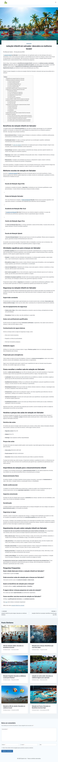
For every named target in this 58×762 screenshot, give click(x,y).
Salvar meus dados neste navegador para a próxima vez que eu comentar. (18, 747)
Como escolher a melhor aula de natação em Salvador (18, 99)
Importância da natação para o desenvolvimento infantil (18, 104)
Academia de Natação (11, 212)
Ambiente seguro (12, 96)
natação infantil (8, 55)
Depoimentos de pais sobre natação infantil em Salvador (18, 112)
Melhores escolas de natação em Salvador (15, 80)
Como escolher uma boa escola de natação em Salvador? (19, 120)
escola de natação (13, 173)
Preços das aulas (12, 103)
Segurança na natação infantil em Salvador (16, 89)
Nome (3, 744)
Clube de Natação (26, 199)
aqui (6, 602)
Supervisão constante (13, 90)
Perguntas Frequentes (11, 114)
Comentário (5, 729)
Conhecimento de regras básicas (15, 94)
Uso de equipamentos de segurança (16, 92)
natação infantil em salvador (17, 605)
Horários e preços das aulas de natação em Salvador (18, 100)
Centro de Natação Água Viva (14, 85)
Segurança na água (12, 111)
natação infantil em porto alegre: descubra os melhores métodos (14, 613)
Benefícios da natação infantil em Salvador (15, 78)
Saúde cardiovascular (13, 107)
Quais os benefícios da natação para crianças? (17, 118)
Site (40, 744)
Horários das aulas (12, 101)
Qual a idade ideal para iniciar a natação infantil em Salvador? (20, 115)
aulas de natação (17, 144)
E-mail (22, 744)
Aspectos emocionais (13, 108)
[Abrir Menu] (56, 2)
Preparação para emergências (14, 97)
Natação (29, 43)
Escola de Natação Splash (14, 86)
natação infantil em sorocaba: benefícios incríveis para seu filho (44, 613)
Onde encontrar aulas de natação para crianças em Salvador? (20, 116)
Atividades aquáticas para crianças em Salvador (17, 88)
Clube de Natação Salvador (14, 82)
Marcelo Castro (9, 52)
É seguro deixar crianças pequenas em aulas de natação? (20, 119)
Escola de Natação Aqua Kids (14, 81)
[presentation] (14, 634)
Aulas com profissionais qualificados (16, 93)
